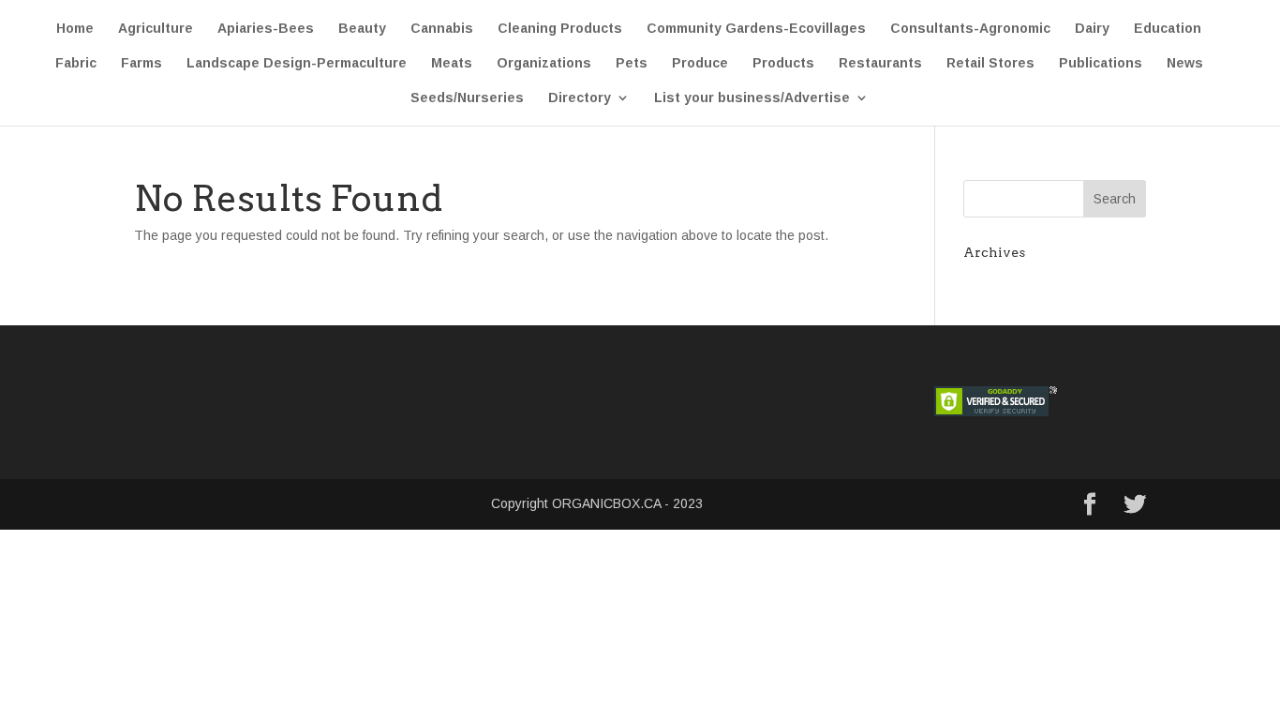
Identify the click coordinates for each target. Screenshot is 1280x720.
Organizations (544, 63)
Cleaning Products (560, 29)
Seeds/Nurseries (467, 98)
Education (1167, 29)
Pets (631, 63)
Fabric (76, 63)
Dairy (1092, 29)
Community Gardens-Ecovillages (756, 29)
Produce (700, 63)
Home (75, 29)
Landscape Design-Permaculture (296, 63)
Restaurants (880, 63)
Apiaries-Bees (265, 29)
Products (783, 63)
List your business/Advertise (752, 98)
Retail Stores (990, 63)
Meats (451, 63)
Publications (1100, 63)
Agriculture (155, 29)
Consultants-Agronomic (970, 29)
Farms (141, 63)
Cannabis (441, 29)
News (1185, 63)
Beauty (362, 29)
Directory (579, 98)
